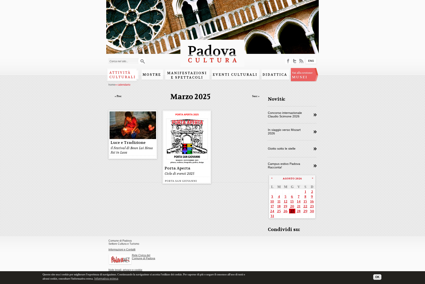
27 (292, 211)
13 (292, 201)
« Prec (118, 96)
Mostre (152, 74)
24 (272, 211)
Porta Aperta (177, 168)
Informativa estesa (106, 278)
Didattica (275, 74)
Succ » (255, 96)
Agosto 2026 (292, 178)
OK (377, 276)
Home (111, 84)
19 (285, 206)
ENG (311, 60)
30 (312, 211)
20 (292, 206)
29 (305, 211)
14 (299, 201)
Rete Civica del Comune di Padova (143, 257)
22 (305, 206)
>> (315, 115)
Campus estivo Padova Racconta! (284, 165)
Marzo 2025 (190, 96)
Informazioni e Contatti (121, 249)
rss (301, 61)
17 (272, 206)
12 (285, 201)
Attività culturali (122, 74)
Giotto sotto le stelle (282, 148)
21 (298, 206)
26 (285, 211)
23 (312, 206)
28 (299, 211)
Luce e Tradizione (128, 142)
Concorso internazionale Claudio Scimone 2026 (285, 114)
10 (272, 201)
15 (305, 201)
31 (272, 216)
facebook (288, 61)
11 (278, 201)
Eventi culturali (235, 74)
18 (279, 206)
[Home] (212, 64)
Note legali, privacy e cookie (125, 269)
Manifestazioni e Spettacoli (187, 75)
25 (279, 211)
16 (312, 201)
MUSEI (302, 75)
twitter (295, 61)
